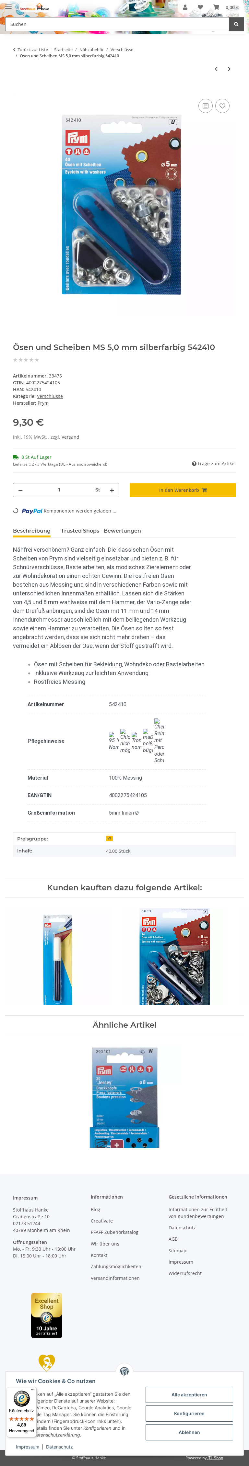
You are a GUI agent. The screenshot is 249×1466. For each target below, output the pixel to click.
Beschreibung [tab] (32, 531)
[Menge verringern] (20, 490)
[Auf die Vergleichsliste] (205, 106)
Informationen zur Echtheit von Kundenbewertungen (198, 1212)
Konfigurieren (189, 1413)
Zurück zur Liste (33, 49)
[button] (185, 7)
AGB (173, 1239)
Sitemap (177, 1250)
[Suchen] (236, 24)
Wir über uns (105, 1244)
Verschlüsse (50, 396)
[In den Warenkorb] (18, 90)
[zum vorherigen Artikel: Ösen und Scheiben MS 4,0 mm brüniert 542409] (216, 69)
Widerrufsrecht (185, 1273)
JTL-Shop (215, 1457)
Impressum (27, 1446)
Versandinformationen (115, 1278)
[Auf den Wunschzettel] (222, 106)
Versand (70, 437)
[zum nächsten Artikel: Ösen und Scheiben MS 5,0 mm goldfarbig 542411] (229, 69)
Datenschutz (59, 1446)
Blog (95, 1209)
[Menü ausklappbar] (8, 4)
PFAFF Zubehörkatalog (114, 1232)
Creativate (102, 1221)
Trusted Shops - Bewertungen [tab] (101, 531)
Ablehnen (189, 1432)
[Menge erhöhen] (112, 490)
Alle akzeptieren (189, 1394)
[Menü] (33, 1391)
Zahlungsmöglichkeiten (116, 1266)
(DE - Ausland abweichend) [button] (83, 464)
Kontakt (99, 1255)
